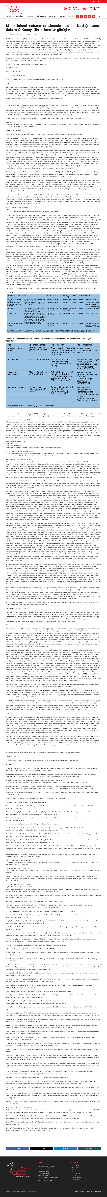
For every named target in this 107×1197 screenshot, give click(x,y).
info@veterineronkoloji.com (50, 1177)
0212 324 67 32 (45, 1171)
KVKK (99, 1191)
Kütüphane (52, 16)
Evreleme (74, 1170)
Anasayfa (10, 16)
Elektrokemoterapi (77, 1177)
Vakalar (63, 16)
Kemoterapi (75, 1176)
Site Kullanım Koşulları (91, 1191)
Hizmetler (30, 16)
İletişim (71, 16)
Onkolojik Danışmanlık (78, 1168)
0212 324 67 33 (45, 1173)
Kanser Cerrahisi (76, 1174)
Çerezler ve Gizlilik (80, 1191)
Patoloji (74, 1172)
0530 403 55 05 (46, 1175)
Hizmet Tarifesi (76, 1166)
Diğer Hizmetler (76, 1180)
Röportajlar (41, 16)
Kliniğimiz (19, 16)
